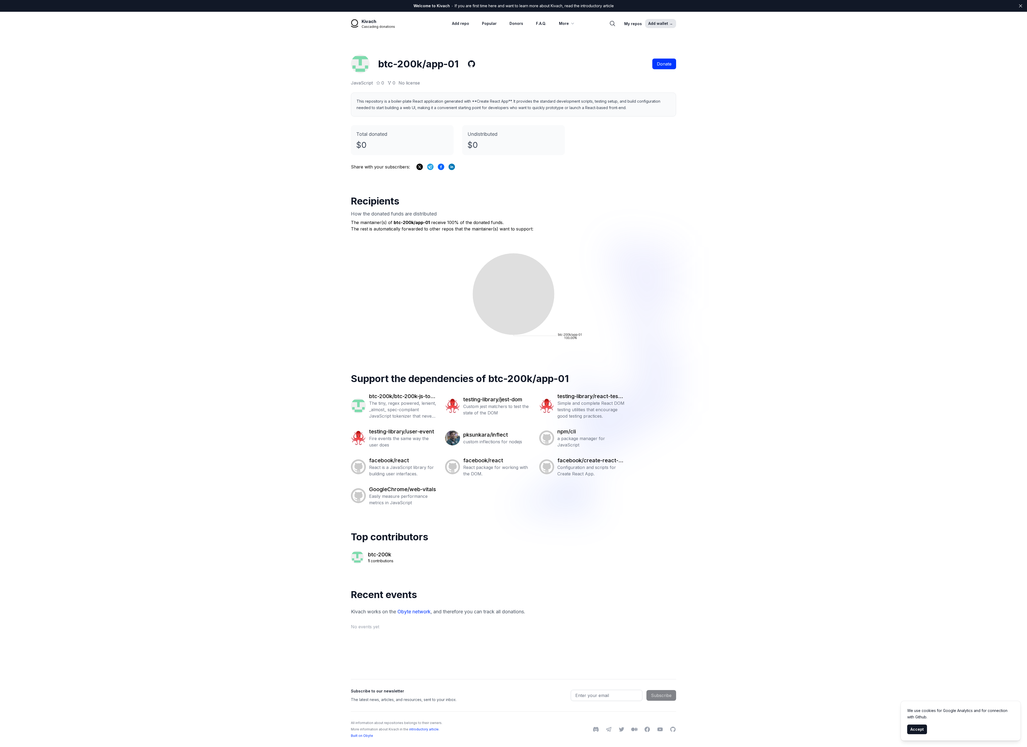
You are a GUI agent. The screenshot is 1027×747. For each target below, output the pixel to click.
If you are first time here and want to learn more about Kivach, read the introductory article (513, 5)
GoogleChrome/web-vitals (402, 489)
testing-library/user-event (401, 431)
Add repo (460, 23)
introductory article (424, 729)
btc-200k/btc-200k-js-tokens (402, 396)
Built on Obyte (362, 736)
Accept (917, 729)
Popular (489, 23)
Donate (664, 64)
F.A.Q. (541, 23)
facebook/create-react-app (591, 460)
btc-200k (379, 554)
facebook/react (389, 460)
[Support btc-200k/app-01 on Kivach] (441, 167)
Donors (516, 23)
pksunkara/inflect (485, 435)
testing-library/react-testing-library (590, 396)
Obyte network (414, 611)
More (564, 23)
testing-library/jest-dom (492, 399)
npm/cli (566, 431)
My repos (633, 23)
